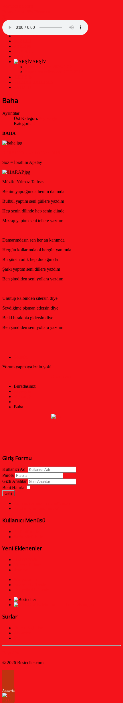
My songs (48, 118)
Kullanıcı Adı (14, 469)
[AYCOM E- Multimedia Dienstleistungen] (54, 604)
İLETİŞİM (23, 77)
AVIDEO (22, 87)
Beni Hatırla (13, 487)
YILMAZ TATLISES (33, 82)
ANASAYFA (26, 35)
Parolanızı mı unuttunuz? (36, 508)
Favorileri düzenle (30, 584)
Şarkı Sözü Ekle (28, 536)
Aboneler (22, 632)
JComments (61, 376)
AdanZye (22, 46)
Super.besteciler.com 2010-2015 (54, 71)
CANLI (21, 56)
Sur (17, 638)
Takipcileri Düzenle (31, 589)
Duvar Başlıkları (28, 627)
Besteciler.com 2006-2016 (48, 66)
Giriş (8, 493)
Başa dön (10, 652)
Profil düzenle (26, 531)
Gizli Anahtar (14, 481)
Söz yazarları (25, 579)
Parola (8, 475)
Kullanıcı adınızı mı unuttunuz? (42, 503)
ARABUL (23, 51)
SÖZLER (22, 41)
